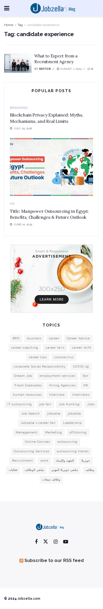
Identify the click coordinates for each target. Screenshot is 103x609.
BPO (16, 338)
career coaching (24, 347)
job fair (45, 404)
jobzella (53, 413)
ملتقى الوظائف (34, 470)
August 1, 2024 (70, 68)
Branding (19, 107)
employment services (57, 376)
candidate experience (43, 25)
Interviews (81, 395)
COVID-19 (81, 366)
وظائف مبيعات (51, 479)
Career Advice (78, 338)
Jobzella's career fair (38, 423)
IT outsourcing (19, 404)
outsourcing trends (73, 451)
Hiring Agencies (62, 385)
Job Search (30, 413)
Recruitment (22, 460)
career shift (81, 347)
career (54, 338)
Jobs (91, 404)
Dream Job (23, 376)
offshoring (78, 432)
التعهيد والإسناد (65, 460)
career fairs (55, 347)
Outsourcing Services (31, 451)
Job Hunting (69, 404)
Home (8, 25)
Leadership (72, 423)
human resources (27, 395)
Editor (45, 68)
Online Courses (37, 442)
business (34, 338)
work (44, 460)
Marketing (53, 432)
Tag (20, 25)
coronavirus (64, 357)
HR (12, 203)
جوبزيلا (85, 460)
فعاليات (13, 470)
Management (27, 432)
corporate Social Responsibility (40, 366)
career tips (38, 357)
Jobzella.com (29, 599)
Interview (57, 395)
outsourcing (67, 442)
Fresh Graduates (28, 385)
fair (85, 376)
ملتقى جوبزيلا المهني (64, 470)
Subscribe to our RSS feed (54, 560)
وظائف (89, 470)
